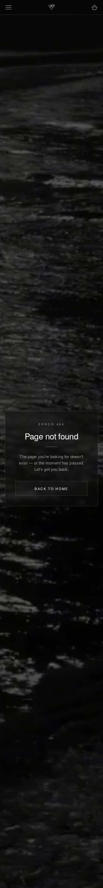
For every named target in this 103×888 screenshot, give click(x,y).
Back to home (51, 488)
